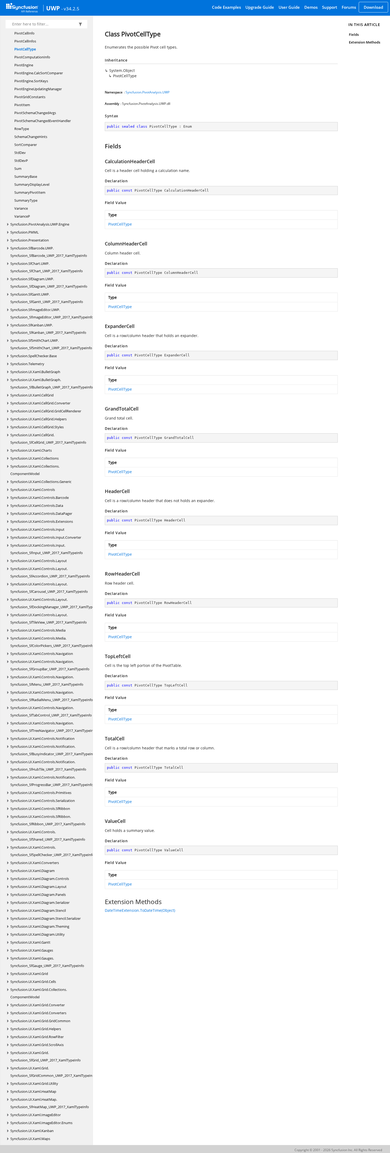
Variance (21, 208)
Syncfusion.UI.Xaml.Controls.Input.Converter (45, 537)
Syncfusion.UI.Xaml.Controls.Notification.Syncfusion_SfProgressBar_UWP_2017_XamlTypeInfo (51, 781)
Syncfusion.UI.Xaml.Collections (34, 458)
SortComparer (25, 144)
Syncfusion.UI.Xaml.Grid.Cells (33, 981)
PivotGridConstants (29, 96)
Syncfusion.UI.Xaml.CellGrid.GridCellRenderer (45, 411)
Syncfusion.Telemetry (27, 363)
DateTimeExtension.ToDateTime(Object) (140, 910)
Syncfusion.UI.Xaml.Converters (34, 862)
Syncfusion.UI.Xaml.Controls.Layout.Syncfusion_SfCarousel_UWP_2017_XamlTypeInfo (49, 588)
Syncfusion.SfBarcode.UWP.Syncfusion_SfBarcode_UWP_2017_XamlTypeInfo (48, 252)
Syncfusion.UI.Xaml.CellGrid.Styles (37, 427)
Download (373, 7)
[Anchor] (102, 146)
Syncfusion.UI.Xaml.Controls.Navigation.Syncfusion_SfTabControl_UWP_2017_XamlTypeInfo (51, 711)
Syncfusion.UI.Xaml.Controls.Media (38, 630)
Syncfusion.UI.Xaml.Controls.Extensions (41, 521)
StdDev (20, 152)
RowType (21, 128)
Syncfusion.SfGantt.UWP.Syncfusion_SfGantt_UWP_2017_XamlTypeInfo (46, 298)
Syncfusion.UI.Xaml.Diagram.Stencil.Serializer (45, 918)
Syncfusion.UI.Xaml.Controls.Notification (42, 738)
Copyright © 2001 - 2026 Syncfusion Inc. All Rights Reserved (338, 1150)
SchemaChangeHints (30, 136)
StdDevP (21, 160)
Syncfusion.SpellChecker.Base (33, 355)
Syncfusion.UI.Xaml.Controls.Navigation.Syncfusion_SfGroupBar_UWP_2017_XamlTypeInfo (49, 665)
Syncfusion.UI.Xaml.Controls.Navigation (41, 653)
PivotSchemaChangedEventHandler (42, 120)
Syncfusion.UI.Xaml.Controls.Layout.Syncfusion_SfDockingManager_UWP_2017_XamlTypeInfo (55, 603)
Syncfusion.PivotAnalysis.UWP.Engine (39, 224)
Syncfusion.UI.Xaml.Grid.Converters (38, 1013)
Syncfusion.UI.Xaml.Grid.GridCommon (40, 1020)
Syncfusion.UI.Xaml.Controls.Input (37, 529)
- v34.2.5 (70, 8)
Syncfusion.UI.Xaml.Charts (31, 450)
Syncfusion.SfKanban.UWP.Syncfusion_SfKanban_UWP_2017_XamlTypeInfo (48, 329)
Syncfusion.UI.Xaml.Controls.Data (36, 505)
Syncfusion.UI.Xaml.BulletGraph (35, 371)
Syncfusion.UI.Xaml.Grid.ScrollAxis (37, 1044)
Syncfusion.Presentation (29, 240)
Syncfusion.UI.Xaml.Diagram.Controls (39, 878)
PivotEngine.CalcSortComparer (38, 73)
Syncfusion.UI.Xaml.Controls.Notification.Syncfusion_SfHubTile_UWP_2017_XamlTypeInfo (48, 765)
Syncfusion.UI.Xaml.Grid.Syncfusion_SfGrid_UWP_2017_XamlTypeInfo (45, 1056)
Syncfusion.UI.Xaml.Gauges (31, 950)
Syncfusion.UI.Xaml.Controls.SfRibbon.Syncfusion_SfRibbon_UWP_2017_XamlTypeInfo (47, 820)
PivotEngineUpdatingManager (38, 89)
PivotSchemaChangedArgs (35, 112)
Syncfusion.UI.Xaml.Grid (29, 973)
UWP (53, 8)
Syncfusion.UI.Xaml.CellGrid (32, 395)
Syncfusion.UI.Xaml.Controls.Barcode (39, 497)
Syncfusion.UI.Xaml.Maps (30, 1138)
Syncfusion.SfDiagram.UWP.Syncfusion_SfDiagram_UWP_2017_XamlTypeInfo (48, 283)
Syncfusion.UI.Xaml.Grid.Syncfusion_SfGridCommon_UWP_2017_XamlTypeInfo (53, 1072)
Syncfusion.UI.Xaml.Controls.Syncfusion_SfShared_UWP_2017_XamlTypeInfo (47, 836)
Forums (349, 7)
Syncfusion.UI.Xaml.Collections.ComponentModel (34, 470)
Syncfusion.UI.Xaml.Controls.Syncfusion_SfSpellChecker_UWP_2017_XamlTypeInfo (52, 851)
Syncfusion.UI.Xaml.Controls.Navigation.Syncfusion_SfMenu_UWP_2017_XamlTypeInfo (46, 681)
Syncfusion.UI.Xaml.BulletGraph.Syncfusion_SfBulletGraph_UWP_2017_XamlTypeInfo (51, 383)
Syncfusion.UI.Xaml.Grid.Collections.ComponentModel (38, 993)
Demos (311, 7)
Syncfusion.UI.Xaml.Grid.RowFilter (37, 1036)
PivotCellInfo (24, 33)
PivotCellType (25, 49)
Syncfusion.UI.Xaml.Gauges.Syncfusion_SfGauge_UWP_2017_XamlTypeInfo (47, 962)
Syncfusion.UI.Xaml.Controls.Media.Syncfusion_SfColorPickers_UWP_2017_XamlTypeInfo (52, 642)
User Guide (289, 7)
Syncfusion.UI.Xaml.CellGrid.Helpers (38, 419)
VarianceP (22, 216)
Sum (17, 168)
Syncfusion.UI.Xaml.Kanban (32, 1130)
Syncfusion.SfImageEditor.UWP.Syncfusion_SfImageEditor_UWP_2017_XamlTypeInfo (51, 313)
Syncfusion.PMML (24, 232)
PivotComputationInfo (32, 57)
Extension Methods (364, 42)
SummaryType (25, 200)
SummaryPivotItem (29, 192)
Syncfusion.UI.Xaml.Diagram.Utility (37, 934)
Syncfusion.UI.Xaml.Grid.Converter (37, 1005)
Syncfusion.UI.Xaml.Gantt (30, 942)
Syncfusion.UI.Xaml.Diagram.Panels (38, 894)
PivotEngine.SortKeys (31, 81)
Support (329, 7)
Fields (353, 34)
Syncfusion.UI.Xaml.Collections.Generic (40, 481)
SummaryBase (25, 176)
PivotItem (22, 104)
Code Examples (226, 7)
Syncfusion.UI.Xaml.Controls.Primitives (40, 792)
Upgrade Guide (259, 7)
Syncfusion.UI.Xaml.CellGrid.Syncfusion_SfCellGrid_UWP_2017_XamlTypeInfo (48, 439)
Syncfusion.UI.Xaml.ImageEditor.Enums (41, 1122)
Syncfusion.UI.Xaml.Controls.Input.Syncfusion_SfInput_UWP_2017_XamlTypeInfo (46, 549)
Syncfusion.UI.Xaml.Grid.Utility (34, 1083)
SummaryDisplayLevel (31, 184)
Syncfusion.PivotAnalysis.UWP (147, 92)
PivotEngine (23, 65)
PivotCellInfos (25, 41)
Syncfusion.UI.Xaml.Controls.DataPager (41, 513)
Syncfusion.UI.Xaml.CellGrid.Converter (40, 403)
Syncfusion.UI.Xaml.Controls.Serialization (42, 800)
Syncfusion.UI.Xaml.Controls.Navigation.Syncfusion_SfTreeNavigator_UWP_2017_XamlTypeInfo (53, 727)
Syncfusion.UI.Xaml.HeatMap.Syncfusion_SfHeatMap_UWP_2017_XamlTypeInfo (49, 1103)
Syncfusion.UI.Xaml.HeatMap (33, 1091)
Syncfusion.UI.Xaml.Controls (32, 489)
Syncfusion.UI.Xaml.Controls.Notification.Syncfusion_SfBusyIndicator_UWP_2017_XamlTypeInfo (53, 750)
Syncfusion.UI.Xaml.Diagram (32, 870)
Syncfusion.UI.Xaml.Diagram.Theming (39, 926)
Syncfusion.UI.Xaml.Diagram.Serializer (40, 902)
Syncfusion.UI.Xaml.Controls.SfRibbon (40, 808)
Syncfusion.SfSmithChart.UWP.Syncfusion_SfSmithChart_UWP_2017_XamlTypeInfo (51, 344)
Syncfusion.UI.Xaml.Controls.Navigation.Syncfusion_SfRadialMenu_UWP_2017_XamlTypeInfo (51, 696)
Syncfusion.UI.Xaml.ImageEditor (35, 1114)
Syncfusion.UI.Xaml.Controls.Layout (38, 560)
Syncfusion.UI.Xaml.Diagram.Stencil (38, 910)
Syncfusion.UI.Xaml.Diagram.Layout (38, 886)
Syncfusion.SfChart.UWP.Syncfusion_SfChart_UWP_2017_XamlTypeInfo (46, 267)
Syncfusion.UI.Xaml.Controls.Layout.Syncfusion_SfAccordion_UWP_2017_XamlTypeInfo (50, 572)
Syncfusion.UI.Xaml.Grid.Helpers (35, 1028)
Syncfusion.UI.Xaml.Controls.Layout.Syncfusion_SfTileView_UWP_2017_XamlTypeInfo (48, 618)
